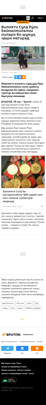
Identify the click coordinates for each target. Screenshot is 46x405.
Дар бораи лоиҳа (8, 363)
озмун (12, 308)
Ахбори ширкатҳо (8, 370)
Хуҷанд (4, 308)
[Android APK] (9, 380)
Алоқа (31, 373)
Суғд (36, 303)
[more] (41, 206)
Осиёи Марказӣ (27, 341)
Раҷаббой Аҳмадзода (32, 308)
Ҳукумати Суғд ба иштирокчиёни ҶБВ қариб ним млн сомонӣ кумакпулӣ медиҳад (22, 196)
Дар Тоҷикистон (8, 303)
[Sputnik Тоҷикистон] (7, 19)
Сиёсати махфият (24, 370)
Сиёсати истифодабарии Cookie (14, 373)
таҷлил (29, 303)
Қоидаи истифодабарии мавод (13, 366)
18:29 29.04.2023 (8, 43)
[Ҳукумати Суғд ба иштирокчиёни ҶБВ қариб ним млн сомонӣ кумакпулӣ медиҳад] (23, 172)
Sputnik (6, 72)
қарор (20, 308)
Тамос (18, 363)
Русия (40, 341)
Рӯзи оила (20, 303)
